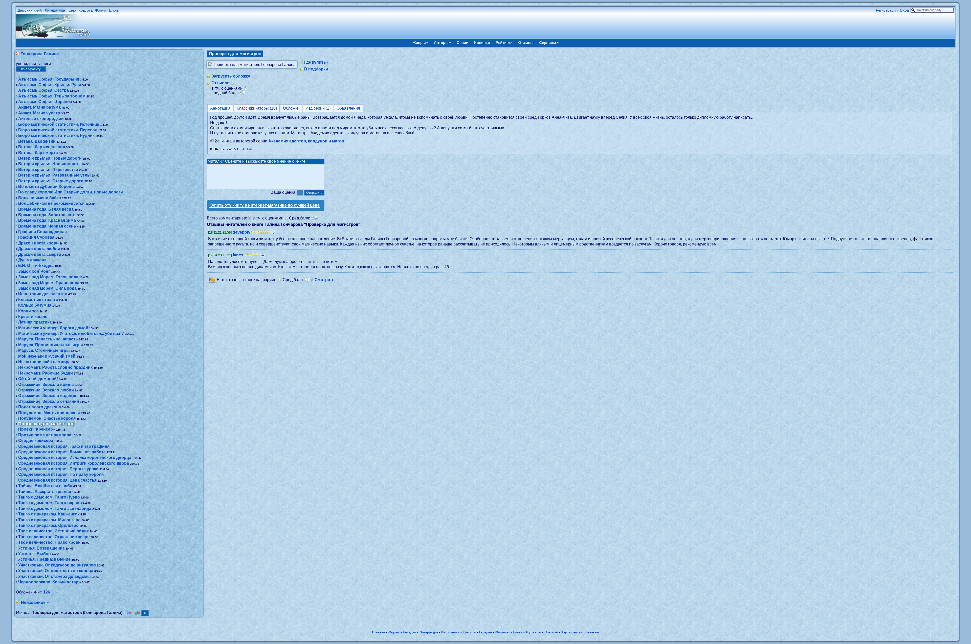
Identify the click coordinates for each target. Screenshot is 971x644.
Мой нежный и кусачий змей (46, 356)
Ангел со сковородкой (41, 118)
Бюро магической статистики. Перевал (57, 130)
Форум (100, 10)
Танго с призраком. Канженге (47, 514)
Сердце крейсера (35, 440)
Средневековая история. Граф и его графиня (63, 446)
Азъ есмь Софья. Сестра (43, 90)
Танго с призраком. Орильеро (48, 525)
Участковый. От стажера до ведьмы (54, 576)
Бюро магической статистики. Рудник (56, 135)
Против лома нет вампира (44, 435)
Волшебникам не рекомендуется (51, 203)
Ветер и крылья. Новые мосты (49, 164)
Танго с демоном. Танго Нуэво (49, 497)
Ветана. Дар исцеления (41, 147)
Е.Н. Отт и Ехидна (36, 265)
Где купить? (316, 62)
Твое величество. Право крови (49, 542)
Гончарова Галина (39, 54)
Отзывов (220, 83)
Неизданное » (35, 602)
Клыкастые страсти (38, 300)
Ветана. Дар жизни (37, 141)
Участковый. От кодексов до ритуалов (57, 565)
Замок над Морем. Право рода (48, 283)
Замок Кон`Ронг (34, 271)
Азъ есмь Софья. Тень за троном (51, 96)
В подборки (316, 69)
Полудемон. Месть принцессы (49, 413)
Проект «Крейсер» (36, 429)
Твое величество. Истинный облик (53, 531)
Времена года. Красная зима (47, 220)
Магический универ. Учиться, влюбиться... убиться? (71, 333)
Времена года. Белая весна (46, 209)
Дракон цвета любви (39, 248)
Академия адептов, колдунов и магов (306, 141)
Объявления (348, 108)
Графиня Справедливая (42, 232)
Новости (551, 632)
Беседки (409, 632)
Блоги (114, 10)
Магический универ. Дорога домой (53, 328)
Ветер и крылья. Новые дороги (50, 158)
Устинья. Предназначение (44, 559)
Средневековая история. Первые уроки (58, 469)
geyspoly (241, 232)
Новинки (482, 42)
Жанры (419, 42)
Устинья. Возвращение (41, 548)
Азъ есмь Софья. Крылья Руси (49, 85)
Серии (462, 42)
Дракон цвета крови (38, 243)
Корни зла (28, 311)
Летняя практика (35, 322)
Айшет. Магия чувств (39, 113)
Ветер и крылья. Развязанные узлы (54, 175)
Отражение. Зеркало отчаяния (48, 401)
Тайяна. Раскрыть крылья (44, 491)
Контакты (591, 632)
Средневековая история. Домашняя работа (62, 452)
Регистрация (887, 10)
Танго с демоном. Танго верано (50, 503)
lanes (238, 255)
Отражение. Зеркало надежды (48, 395)
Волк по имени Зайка (39, 198)
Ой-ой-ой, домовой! (38, 379)
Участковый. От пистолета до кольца (55, 570)
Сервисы (547, 42)
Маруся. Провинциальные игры (50, 345)
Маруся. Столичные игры (44, 350)
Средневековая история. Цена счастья (57, 480)
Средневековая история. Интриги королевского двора (73, 463)
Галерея (485, 632)
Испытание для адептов (42, 294)
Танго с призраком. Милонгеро (49, 520)
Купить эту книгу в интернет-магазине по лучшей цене (264, 205)
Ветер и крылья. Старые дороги (50, 181)
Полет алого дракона (39, 407)
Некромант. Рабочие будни (45, 373)
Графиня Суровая (36, 237)
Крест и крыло (33, 316)
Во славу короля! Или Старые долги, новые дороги (70, 192)
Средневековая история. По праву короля (61, 474)
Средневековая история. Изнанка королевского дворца (74, 457)
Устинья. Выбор (34, 554)
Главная (378, 632)
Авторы (441, 42)
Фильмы (502, 632)
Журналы (533, 632)
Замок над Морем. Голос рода (48, 277)
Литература (55, 10)
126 (46, 592)
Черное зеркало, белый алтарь (49, 582)
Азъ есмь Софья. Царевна (45, 102)
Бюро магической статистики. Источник (58, 124)
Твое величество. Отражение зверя (54, 537)
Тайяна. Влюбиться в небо (45, 486)
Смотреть (325, 280)
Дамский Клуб (29, 10)
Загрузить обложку (230, 76)
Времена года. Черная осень (47, 226)
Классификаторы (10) (257, 108)
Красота (85, 10)
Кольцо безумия (34, 305)
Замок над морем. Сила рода (47, 288)
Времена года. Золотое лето (47, 215)
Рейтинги (504, 42)
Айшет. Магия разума (39, 107)
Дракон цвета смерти (39, 254)
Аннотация (220, 108)
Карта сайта (570, 632)
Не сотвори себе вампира (44, 362)
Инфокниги (450, 632)
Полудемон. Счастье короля (47, 418)
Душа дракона (32, 260)
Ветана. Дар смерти (38, 153)
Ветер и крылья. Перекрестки (48, 169)
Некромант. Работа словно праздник (55, 367)
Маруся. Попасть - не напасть (48, 339)
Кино (72, 10)
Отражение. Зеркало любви (46, 390)
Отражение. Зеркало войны (46, 384)
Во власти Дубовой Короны (46, 186)
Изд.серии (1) (317, 108)
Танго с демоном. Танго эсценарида (54, 508)
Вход (904, 10)
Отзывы (526, 42)
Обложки (291, 108)
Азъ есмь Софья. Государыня (48, 79)
